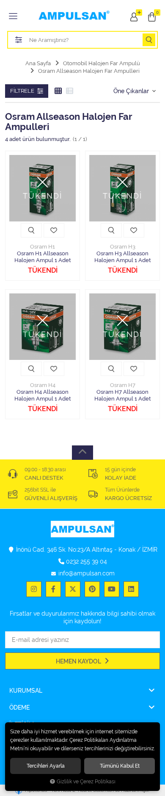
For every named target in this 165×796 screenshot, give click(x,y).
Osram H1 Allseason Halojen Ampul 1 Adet (42, 256)
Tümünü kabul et (120, 766)
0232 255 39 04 (86, 561)
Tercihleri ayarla (46, 766)
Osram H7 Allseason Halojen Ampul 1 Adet (122, 395)
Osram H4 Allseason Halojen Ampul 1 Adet (42, 395)
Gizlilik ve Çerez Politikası (86, 782)
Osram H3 (122, 246)
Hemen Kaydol (79, 661)
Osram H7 (122, 385)
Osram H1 (42, 246)
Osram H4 (42, 385)
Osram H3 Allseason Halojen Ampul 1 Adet (122, 256)
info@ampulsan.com (86, 573)
